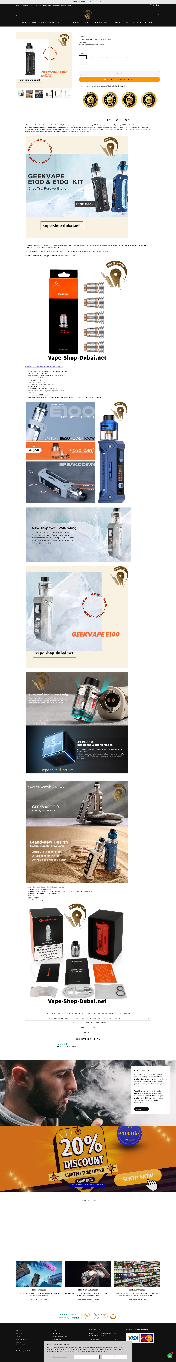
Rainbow (92, 57)
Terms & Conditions (22, 1339)
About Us (18, 5)
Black (83, 57)
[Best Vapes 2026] (39, 1274)
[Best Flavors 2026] (137, 1274)
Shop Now (141, 1109)
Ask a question (88, 1027)
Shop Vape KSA (20, 1345)
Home (80, 34)
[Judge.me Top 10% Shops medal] (113, 1316)
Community (19, 1342)
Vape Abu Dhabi (134, 22)
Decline (114, 1357)
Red (121, 57)
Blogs (69, 5)
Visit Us (18, 1336)
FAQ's (31, 5)
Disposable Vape (73, 22)
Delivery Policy (57, 1333)
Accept (87, 1357)
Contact (25, 5)
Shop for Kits (29, 22)
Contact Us (19, 1333)
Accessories (116, 22)
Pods (87, 22)
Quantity (83, 62)
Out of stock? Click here (121, 79)
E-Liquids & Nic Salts (50, 22)
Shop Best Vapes (39, 1300)
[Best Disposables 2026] (88, 1274)
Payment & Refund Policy (60, 1336)
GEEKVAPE (83, 36)
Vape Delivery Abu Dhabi (23, 1351)
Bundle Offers (47, 5)
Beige (114, 57)
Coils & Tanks (100, 22)
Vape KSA (38, 5)
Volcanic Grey (103, 57)
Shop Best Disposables (88, 1300)
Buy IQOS (149, 22)
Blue (127, 57)
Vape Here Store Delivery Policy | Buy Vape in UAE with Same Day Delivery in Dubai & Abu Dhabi (88, 1013)
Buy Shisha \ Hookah (59, 5)
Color (82, 53)
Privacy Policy (103, 1351)
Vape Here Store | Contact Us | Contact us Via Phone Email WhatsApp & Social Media (88, 1018)
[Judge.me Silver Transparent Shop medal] (96, 1316)
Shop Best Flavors (137, 1300)
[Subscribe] (116, 1340)
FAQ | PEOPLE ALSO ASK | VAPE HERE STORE (88, 1022)
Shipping (90, 44)
